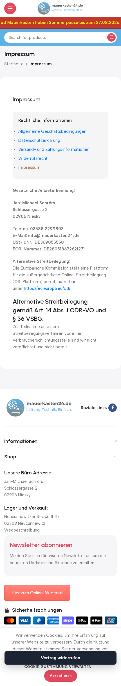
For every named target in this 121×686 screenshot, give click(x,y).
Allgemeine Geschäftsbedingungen (52, 131)
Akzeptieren (60, 676)
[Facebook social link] (112, 407)
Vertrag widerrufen (60, 657)
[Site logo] (60, 8)
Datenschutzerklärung (39, 140)
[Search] (111, 37)
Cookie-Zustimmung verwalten (57, 667)
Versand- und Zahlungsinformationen (53, 149)
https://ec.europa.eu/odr (47, 288)
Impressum (29, 167)
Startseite (14, 63)
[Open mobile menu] (10, 8)
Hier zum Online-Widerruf (37, 592)
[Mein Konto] (114, 8)
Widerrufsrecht (33, 158)
